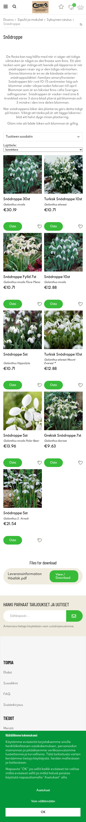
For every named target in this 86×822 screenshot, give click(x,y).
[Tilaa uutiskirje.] (74, 616)
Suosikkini (10, 683)
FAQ (6, 694)
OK (43, 812)
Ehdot (7, 672)
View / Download (63, 576)
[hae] (15, 7)
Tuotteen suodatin (19, 136)
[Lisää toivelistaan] (39, 226)
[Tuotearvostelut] (61, 7)
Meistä (8, 728)
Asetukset (43, 790)
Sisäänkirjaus (13, 705)
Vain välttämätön (43, 801)
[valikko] (5, 7)
